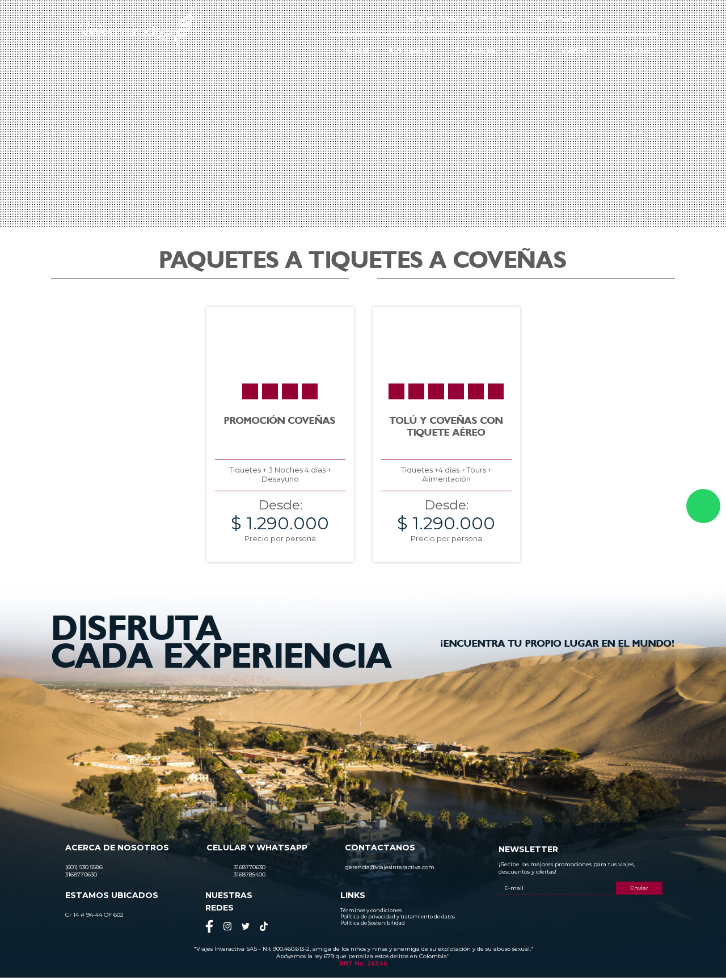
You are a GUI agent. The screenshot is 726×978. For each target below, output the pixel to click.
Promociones (474, 49)
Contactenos (628, 49)
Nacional (354, 49)
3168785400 (556, 19)
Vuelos (574, 49)
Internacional (410, 49)
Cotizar (528, 49)
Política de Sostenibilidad (372, 923)
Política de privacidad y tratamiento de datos (397, 916)
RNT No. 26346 (363, 963)
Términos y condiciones (371, 910)
